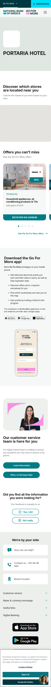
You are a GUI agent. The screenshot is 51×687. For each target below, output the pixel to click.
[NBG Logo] (13, 12)
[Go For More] (31, 12)
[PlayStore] (25, 640)
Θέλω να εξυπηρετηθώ (21, 475)
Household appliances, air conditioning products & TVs (22, 200)
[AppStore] (25, 627)
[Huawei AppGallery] (39, 316)
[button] (18, 226)
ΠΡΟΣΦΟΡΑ (12, 194)
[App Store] (10, 316)
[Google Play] (24, 316)
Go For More (8, 3)
